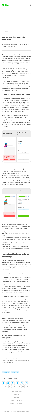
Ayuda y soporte (16, 400)
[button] (30, 5)
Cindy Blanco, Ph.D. (20, 32)
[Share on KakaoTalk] (17, 383)
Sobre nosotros (17, 391)
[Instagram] (5, 386)
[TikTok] (14, 386)
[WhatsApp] (22, 383)
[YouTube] (18, 386)
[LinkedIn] (3, 383)
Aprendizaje (15, 372)
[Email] (26, 383)
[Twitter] (13, 383)
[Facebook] (8, 383)
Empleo (16, 397)
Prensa (16, 394)
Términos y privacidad (16, 403)
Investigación (6, 372)
